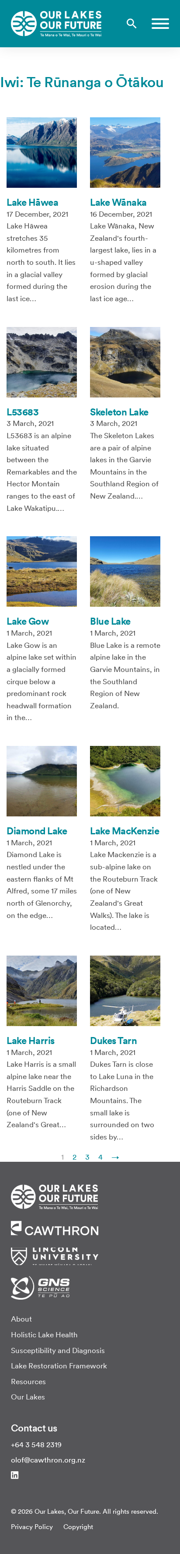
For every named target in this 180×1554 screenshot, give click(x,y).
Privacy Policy (32, 1526)
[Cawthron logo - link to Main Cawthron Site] (54, 1196)
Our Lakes (28, 1397)
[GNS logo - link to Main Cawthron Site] (40, 1287)
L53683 (22, 412)
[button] (160, 23)
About (21, 1319)
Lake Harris (31, 1040)
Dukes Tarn (113, 1040)
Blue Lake (110, 621)
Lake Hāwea (32, 202)
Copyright (78, 1526)
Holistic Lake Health (44, 1335)
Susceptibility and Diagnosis (58, 1350)
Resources (28, 1381)
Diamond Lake (37, 831)
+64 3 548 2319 (36, 1444)
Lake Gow (27, 621)
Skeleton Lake (119, 412)
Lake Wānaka (118, 202)
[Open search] (131, 24)
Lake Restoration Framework (59, 1366)
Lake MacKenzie (124, 831)
